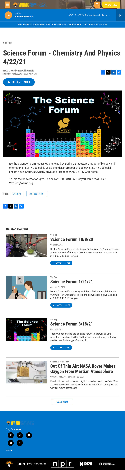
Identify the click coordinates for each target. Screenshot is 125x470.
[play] (8, 15)
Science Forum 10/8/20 (71, 239)
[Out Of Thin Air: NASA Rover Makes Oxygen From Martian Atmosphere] (26, 372)
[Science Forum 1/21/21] (26, 287)
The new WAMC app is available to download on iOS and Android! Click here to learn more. (62, 24)
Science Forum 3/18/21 (71, 324)
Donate (112, 4)
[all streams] (120, 15)
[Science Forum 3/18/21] (26, 329)
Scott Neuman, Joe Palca (61, 377)
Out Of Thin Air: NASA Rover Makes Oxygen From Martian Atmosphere (82, 368)
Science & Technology (59, 361)
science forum (37, 194)
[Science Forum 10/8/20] (26, 245)
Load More (62, 401)
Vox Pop (7, 42)
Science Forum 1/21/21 (71, 281)
